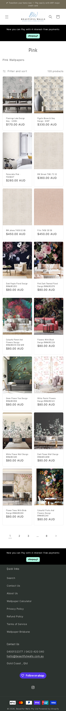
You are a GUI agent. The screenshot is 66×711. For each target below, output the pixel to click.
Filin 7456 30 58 (44, 230)
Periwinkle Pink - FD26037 (13, 175)
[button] (6, 17)
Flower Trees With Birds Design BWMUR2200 (16, 511)
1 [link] (10, 535)
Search (11, 578)
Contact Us (13, 585)
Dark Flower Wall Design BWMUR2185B (47, 456)
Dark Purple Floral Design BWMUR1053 (17, 285)
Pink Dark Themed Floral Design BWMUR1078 (47, 285)
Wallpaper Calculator (19, 601)
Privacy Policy (15, 608)
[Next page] (56, 536)
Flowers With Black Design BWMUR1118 (46, 341)
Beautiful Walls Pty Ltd (27, 709)
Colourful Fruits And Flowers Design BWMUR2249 (45, 513)
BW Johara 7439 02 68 (16, 230)
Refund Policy (15, 616)
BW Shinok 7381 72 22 (47, 174)
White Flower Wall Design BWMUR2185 (17, 456)
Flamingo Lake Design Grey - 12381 (15, 119)
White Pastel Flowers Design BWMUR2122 (46, 399)
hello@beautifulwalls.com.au (25, 656)
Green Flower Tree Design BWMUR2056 (16, 399)
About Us (12, 593)
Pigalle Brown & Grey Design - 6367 (46, 119)
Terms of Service (17, 624)
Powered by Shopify (49, 709)
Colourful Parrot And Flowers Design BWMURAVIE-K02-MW (15, 342)
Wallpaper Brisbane (18, 631)
